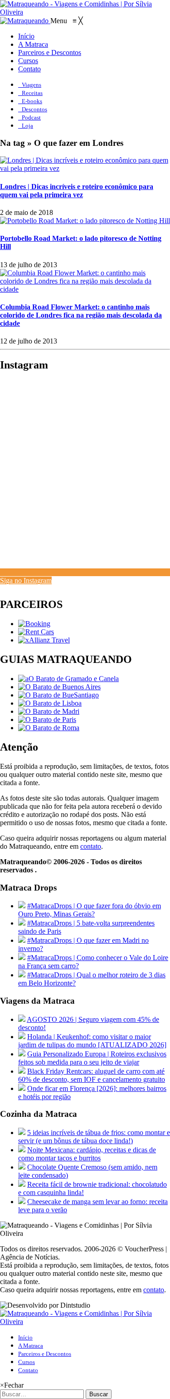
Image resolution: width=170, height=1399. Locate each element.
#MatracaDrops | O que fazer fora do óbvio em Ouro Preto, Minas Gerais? (89, 910)
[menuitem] (26, 36)
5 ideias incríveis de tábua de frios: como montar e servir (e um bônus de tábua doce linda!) (94, 1137)
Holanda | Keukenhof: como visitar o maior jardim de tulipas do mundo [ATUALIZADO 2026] (92, 1041)
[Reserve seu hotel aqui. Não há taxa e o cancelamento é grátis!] (34, 623)
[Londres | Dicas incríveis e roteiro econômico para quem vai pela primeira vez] (85, 168)
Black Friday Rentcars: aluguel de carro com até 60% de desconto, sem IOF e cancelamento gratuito (91, 1075)
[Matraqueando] (25, 21)
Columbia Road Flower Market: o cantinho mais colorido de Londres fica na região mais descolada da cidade (81, 315)
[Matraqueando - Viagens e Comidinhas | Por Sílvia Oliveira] (85, 12)
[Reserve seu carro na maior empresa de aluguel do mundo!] (36, 632)
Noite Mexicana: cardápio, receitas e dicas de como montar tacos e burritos (87, 1154)
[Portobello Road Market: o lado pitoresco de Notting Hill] (85, 220)
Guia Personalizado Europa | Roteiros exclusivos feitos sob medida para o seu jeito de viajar (92, 1058)
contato (90, 846)
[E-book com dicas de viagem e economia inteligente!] (59, 687)
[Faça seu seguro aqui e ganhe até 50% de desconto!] (44, 640)
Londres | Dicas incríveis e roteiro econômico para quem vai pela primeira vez (76, 191)
